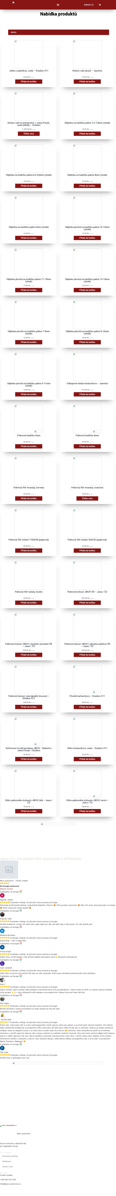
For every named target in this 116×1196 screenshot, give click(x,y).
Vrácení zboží (7, 1167)
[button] (58, 5)
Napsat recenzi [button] (6, 889)
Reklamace (6, 1161)
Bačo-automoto (23, 1133)
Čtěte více (29, 133)
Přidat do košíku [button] (29, 81)
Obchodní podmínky (10, 1156)
